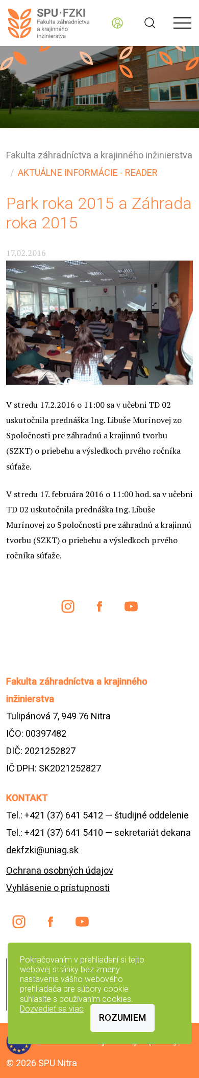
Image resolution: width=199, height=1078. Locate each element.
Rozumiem (122, 1017)
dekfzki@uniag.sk (42, 850)
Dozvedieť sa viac (52, 1009)
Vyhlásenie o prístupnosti (58, 887)
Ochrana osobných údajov (59, 870)
